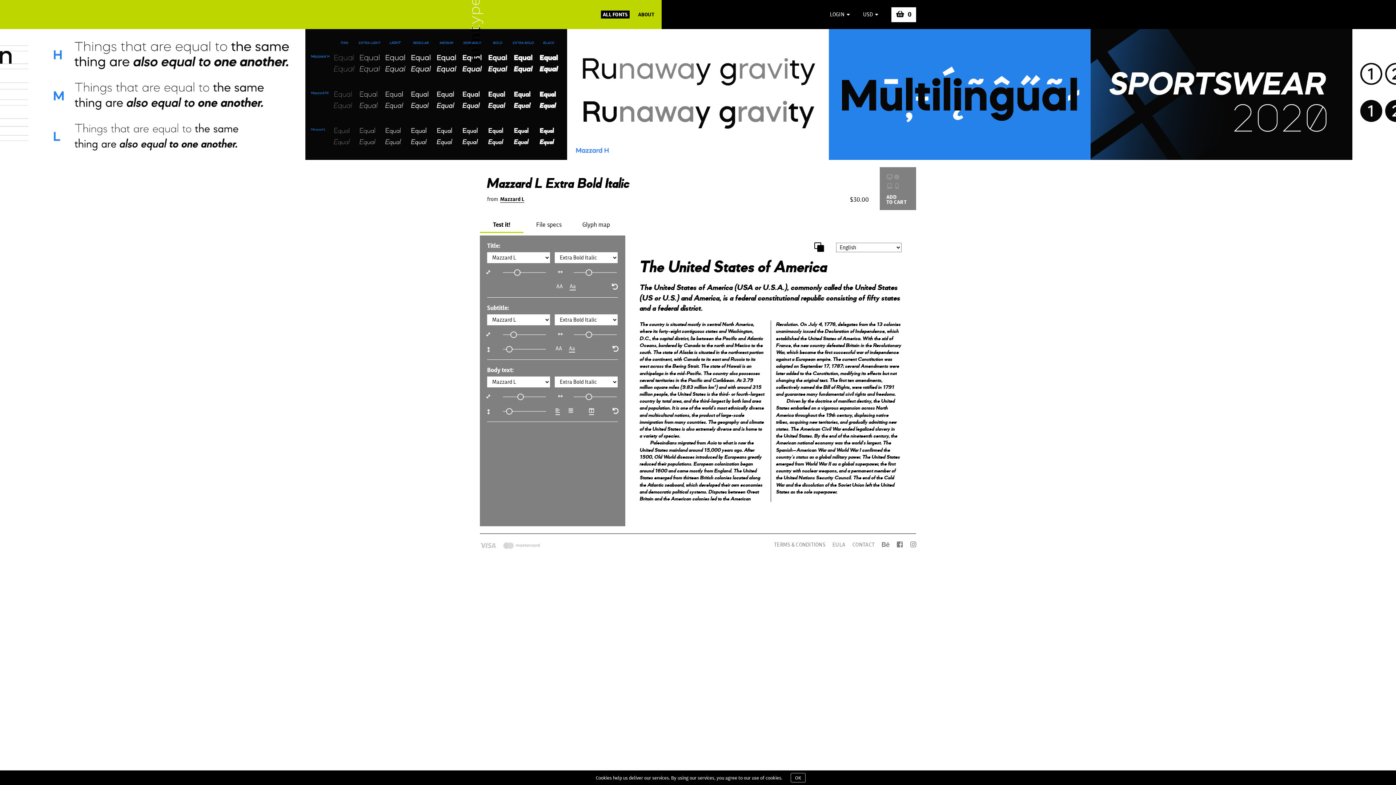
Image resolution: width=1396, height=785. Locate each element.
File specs (549, 224)
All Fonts (615, 14)
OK (798, 778)
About (646, 14)
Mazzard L (512, 199)
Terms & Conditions (799, 545)
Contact (864, 545)
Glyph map (596, 224)
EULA (839, 545)
